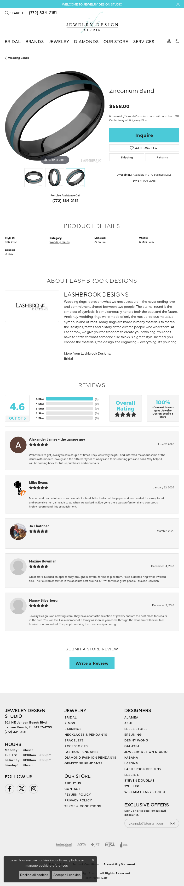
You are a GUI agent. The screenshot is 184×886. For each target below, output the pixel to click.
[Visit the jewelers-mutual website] (64, 844)
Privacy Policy (78, 800)
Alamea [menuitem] (131, 717)
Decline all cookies (34, 875)
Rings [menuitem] (69, 723)
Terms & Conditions (82, 806)
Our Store (116, 41)
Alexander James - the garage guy (57, 439)
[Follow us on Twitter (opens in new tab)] (21, 789)
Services (143, 41)
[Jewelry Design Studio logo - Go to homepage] (92, 22)
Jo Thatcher (39, 525)
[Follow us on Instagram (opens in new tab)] (33, 789)
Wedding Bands (18, 57)
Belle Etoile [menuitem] (136, 728)
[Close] (178, 4)
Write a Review (91, 663)
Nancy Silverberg (43, 600)
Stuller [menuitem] (131, 786)
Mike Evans (38, 482)
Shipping (127, 157)
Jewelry (59, 41)
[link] (42, 13)
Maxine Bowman (43, 560)
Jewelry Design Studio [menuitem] (146, 751)
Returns (162, 157)
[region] (54, 116)
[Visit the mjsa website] (110, 844)
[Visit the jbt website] (95, 844)
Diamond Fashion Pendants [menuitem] (90, 757)
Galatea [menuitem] (132, 746)
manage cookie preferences (46, 865)
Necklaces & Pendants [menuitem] (85, 734)
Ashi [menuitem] (128, 723)
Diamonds (86, 41)
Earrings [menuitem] (72, 728)
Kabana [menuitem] (131, 757)
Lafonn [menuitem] (131, 763)
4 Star (40, 403)
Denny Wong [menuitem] (136, 740)
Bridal (13, 41)
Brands (35, 41)
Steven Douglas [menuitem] (139, 780)
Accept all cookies (66, 875)
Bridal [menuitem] (70, 717)
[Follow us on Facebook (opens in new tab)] (9, 789)
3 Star (40, 408)
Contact (72, 788)
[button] (14, 13)
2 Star (40, 413)
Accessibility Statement (119, 864)
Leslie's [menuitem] (131, 774)
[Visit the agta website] (81, 844)
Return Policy (77, 794)
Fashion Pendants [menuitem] (81, 751)
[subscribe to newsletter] (172, 823)
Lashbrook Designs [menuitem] (142, 769)
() (96, 399)
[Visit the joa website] (124, 844)
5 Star (40, 399)
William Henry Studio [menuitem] (144, 791)
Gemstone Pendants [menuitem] (83, 763)
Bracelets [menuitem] (74, 740)
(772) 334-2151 (65, 200)
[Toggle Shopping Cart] (177, 40)
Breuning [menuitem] (133, 734)
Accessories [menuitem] (76, 746)
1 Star (40, 418)
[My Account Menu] (169, 40)
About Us (72, 783)
